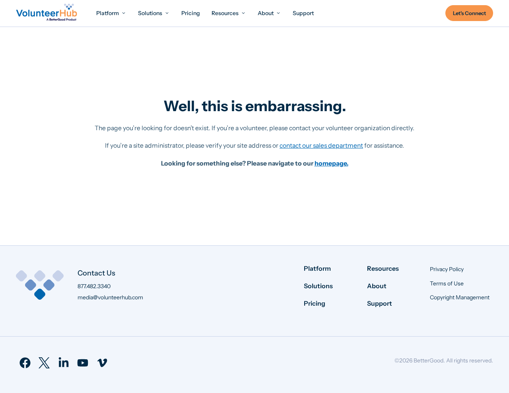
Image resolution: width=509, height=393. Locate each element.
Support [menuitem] (379, 303)
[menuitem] (111, 13)
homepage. (331, 163)
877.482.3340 (94, 286)
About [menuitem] (377, 286)
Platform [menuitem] (317, 268)
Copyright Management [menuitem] (460, 297)
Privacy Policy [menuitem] (447, 269)
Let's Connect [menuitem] (469, 13)
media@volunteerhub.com (110, 297)
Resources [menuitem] (383, 268)
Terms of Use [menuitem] (447, 283)
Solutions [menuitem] (318, 286)
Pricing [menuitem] (314, 303)
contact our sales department (321, 145)
